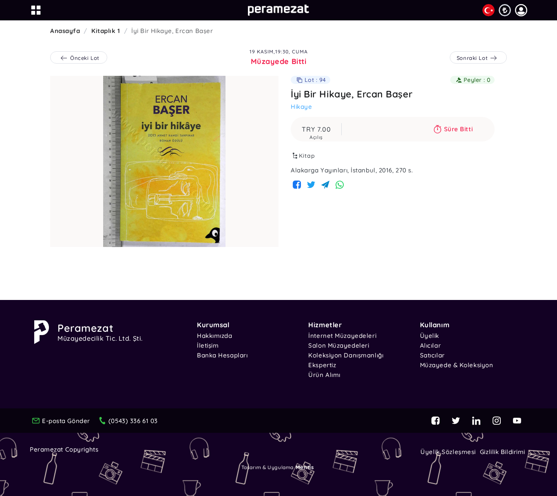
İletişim (208, 345)
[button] (521, 10)
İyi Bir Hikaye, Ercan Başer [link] (172, 31)
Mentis (305, 467)
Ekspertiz (322, 365)
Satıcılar (432, 355)
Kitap (307, 155)
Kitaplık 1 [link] (105, 31)
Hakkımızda (214, 335)
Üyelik (429, 335)
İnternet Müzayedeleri (342, 335)
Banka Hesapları (222, 355)
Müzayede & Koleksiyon (456, 365)
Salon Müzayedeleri (338, 345)
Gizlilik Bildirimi (502, 452)
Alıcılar (430, 345)
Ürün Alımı (324, 375)
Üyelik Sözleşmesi (448, 452)
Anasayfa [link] (65, 31)
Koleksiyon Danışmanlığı (345, 355)
